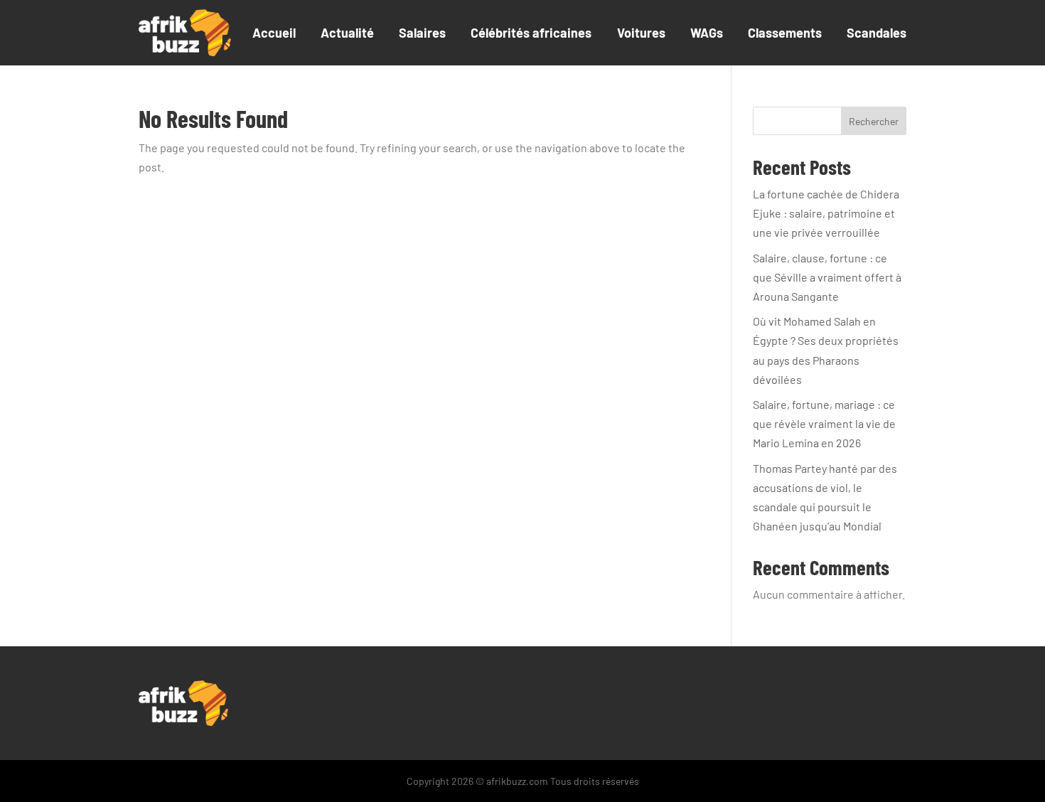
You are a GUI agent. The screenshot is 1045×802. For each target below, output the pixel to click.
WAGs (706, 33)
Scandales (876, 33)
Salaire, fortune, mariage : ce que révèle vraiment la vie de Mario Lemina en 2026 (824, 423)
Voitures (641, 33)
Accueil (274, 33)
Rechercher (874, 121)
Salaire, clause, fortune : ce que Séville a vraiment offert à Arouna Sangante (827, 277)
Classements (785, 33)
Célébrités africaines (531, 33)
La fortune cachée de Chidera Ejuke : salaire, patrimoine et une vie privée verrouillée (826, 213)
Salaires (422, 33)
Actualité (347, 33)
